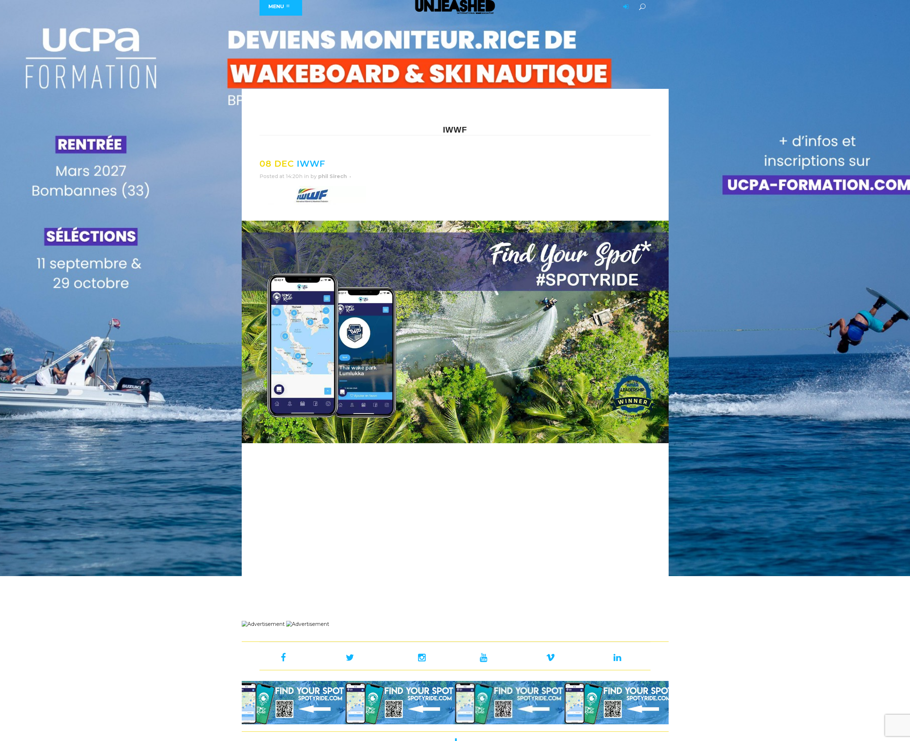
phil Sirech (332, 176)
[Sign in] (624, 7)
